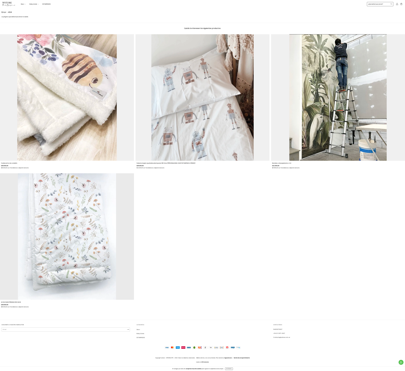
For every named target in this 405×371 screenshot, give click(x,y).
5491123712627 (277, 329)
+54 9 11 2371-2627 (279, 333)
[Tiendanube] (202, 362)
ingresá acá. (228, 358)
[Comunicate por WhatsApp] (401, 362)
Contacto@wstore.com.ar (281, 337)
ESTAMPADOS (46, 4)
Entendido (229, 368)
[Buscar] (391, 4)
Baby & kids (33, 4)
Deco (22, 4)
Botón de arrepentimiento (242, 358)
